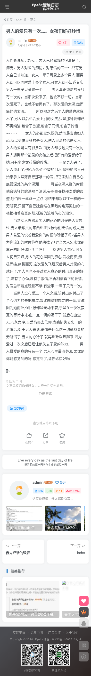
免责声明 (36, 632)
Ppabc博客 (42, 639)
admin (22, 40)
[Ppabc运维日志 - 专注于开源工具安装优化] (46, 5)
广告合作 (54, 632)
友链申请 (19, 632)
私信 (80, 42)
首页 (9, 19)
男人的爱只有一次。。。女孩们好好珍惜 (43, 31)
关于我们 (72, 632)
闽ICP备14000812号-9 (66, 639)
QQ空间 (21, 19)
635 (40, 491)
